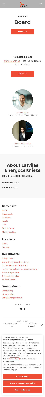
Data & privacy (8, 228)
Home (4, 210)
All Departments (8, 279)
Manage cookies (9, 232)
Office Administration (10, 276)
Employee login (22, 321)
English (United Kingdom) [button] (29, 324)
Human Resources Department (15, 265)
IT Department (8, 258)
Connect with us (12, 61)
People (5, 221)
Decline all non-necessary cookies (22, 383)
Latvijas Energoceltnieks (12, 298)
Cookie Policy (14, 359)
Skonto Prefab (8, 294)
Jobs (4, 224)
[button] (41, 4)
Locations (6, 217)
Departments (7, 214)
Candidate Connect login (11, 324)
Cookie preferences (22, 390)
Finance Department (10, 272)
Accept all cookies (22, 376)
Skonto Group (7, 291)
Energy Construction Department (15, 262)
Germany (6, 247)
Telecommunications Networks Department (20, 269)
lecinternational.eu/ (22, 305)
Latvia (4, 244)
